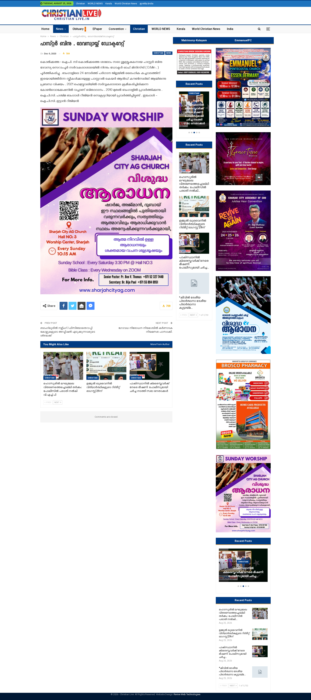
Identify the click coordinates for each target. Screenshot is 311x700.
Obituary (78, 29)
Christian (80, 3)
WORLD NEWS (95, 3)
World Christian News (126, 3)
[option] (253, 567)
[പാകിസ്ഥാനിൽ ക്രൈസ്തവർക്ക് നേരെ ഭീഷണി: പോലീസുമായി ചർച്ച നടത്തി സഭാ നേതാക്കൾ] (149, 366)
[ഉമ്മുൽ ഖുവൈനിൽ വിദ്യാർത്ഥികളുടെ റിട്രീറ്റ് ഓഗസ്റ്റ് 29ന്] (106, 366)
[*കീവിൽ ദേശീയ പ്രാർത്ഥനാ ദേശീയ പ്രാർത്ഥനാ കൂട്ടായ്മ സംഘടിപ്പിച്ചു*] (260, 672)
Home (45, 29)
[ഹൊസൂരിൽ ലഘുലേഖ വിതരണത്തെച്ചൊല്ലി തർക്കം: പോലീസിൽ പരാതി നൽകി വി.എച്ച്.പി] (63, 366)
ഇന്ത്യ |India (146, 3)
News (59, 29)
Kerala (108, 3)
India (230, 29)
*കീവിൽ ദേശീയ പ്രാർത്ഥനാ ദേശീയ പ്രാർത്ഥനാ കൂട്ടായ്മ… (253, 574)
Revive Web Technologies (187, 694)
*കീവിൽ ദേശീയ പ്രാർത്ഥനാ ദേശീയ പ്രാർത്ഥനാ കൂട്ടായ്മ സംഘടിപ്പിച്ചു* (206, 114)
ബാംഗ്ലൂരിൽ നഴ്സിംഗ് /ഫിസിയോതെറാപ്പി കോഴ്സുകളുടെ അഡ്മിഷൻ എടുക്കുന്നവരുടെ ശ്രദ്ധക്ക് (67, 331)
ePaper (97, 29)
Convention (116, 29)
